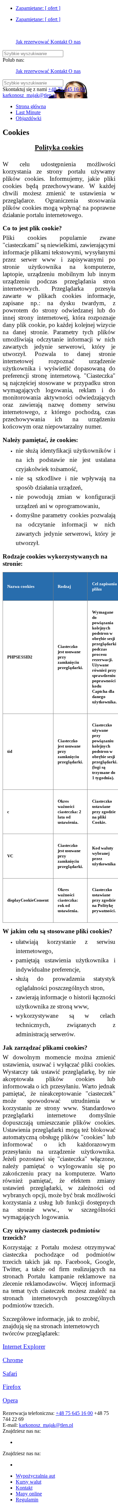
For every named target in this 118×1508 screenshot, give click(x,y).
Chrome (13, 1360)
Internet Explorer (24, 1346)
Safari (10, 1373)
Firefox (12, 1386)
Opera (10, 1400)
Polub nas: (13, 60)
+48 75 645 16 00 (66, 89)
